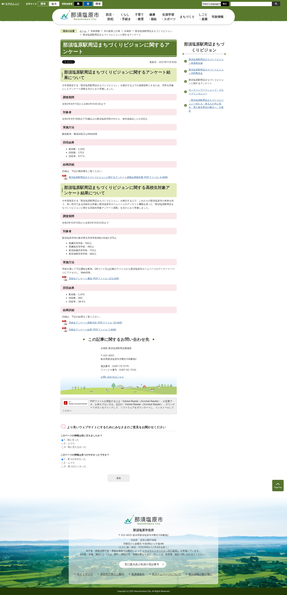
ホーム (83, 31)
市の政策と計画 (112, 31)
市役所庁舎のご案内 (112, 574)
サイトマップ (85, 574)
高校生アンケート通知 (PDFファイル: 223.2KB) (94, 278)
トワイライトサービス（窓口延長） (161, 550)
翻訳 (225, 3)
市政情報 (95, 31)
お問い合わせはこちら (112, 376)
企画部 (127, 31)
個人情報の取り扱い (200, 574)
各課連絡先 (138, 574)
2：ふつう (69, 443)
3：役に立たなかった (75, 446)
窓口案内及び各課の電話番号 (142, 564)
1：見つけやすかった (75, 459)
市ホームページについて (166, 574)
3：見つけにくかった (75, 466)
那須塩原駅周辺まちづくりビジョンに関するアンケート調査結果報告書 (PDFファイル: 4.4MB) (118, 177)
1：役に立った (71, 439)
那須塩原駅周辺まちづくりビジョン (153, 31)
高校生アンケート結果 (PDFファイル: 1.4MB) (92, 329)
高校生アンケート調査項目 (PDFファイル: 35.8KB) (95, 322)
